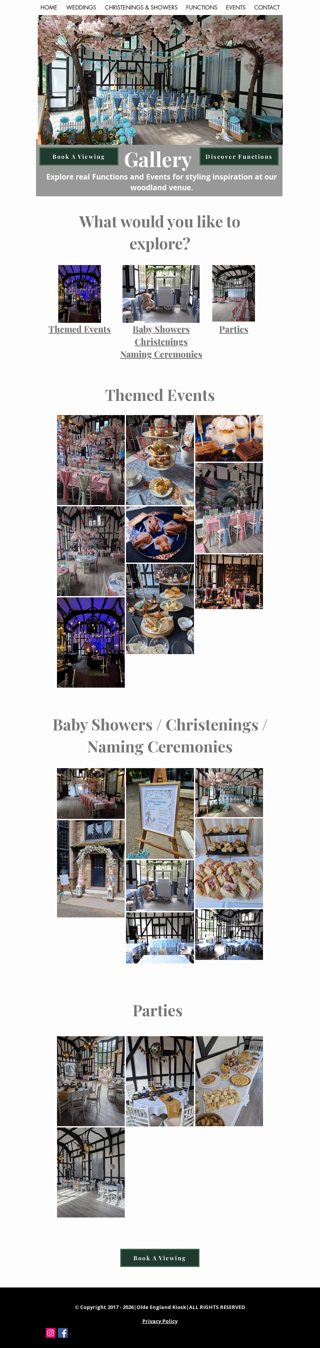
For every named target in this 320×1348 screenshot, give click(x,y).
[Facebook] (63, 1333)
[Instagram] (51, 1333)
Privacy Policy (160, 1321)
